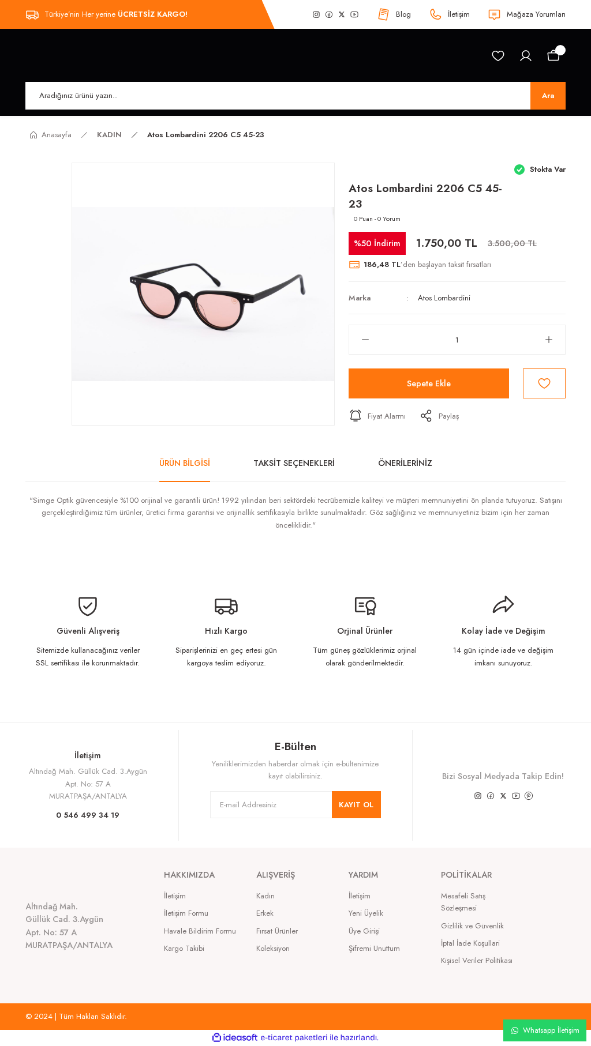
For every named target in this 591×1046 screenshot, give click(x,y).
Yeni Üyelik (366, 913)
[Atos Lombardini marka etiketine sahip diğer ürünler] (365, 171)
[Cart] (553, 56)
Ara (548, 95)
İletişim (175, 895)
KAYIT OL (356, 804)
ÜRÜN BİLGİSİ (184, 463)
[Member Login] (526, 56)
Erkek (265, 913)
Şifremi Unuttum (374, 948)
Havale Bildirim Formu (200, 930)
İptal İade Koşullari (470, 943)
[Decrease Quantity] (359, 340)
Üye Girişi (364, 930)
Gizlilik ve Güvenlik (472, 925)
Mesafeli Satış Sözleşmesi (463, 901)
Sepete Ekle (429, 383)
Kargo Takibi (184, 948)
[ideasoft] (235, 1038)
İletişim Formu (186, 913)
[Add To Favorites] (544, 383)
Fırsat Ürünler (277, 930)
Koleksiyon (273, 948)
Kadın (265, 895)
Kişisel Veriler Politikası (477, 960)
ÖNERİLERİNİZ (405, 463)
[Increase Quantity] (555, 340)
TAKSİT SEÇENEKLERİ (294, 463)
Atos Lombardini (444, 297)
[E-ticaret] (294, 1038)
